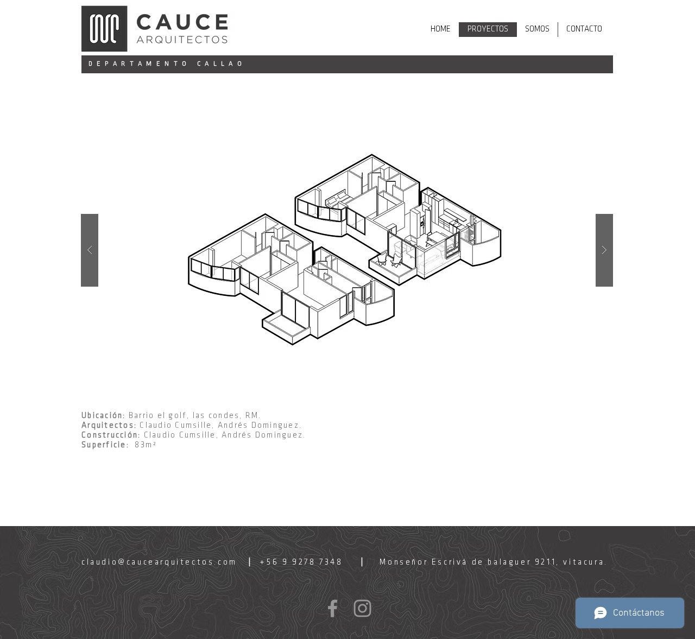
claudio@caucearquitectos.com (159, 562)
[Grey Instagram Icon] (362, 608)
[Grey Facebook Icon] (332, 608)
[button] (347, 250)
